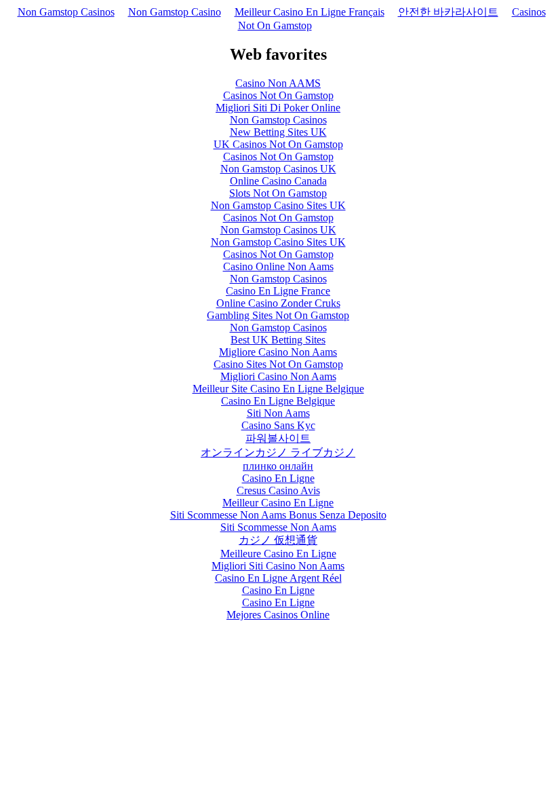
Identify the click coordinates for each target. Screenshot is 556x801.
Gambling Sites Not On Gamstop (278, 315)
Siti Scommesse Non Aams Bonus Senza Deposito (278, 515)
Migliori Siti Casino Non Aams (278, 566)
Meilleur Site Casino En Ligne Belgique (278, 388)
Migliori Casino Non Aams (278, 376)
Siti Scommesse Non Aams (278, 527)
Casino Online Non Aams (278, 266)
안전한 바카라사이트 (448, 12)
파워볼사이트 (278, 438)
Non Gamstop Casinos (66, 12)
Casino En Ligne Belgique (278, 401)
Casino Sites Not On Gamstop (278, 364)
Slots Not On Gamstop (278, 193)
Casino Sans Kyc (278, 425)
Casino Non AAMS (278, 83)
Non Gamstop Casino (174, 12)
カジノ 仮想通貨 (278, 540)
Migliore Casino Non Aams (278, 352)
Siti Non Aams (278, 413)
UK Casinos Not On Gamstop (278, 144)
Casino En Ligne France (278, 291)
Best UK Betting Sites (278, 340)
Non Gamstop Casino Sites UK (278, 205)
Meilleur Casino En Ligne (278, 502)
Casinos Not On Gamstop (278, 95)
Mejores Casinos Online (278, 614)
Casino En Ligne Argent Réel (278, 578)
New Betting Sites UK (278, 132)
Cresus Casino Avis (278, 490)
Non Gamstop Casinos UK (278, 168)
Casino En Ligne (278, 478)
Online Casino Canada (278, 181)
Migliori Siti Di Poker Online (278, 107)
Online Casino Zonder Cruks (278, 303)
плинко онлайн (278, 466)
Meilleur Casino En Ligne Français (309, 12)
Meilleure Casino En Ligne (278, 553)
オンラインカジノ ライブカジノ (278, 452)
